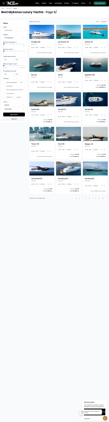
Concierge (58, 3)
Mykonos (8, 8)
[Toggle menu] (4, 3)
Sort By (5, 102)
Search (5, 27)
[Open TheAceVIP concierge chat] (105, 418)
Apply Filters (14, 114)
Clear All (14, 119)
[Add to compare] (51, 47)
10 (102, 198)
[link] (69, 198)
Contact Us (101, 3)
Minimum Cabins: (8, 49)
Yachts (44, 3)
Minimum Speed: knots (10, 64)
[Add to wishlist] (48, 47)
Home (2, 8)
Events (66, 3)
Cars (50, 3)
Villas (37, 3)
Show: (97, 21)
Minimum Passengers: (10, 42)
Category (5, 34)
